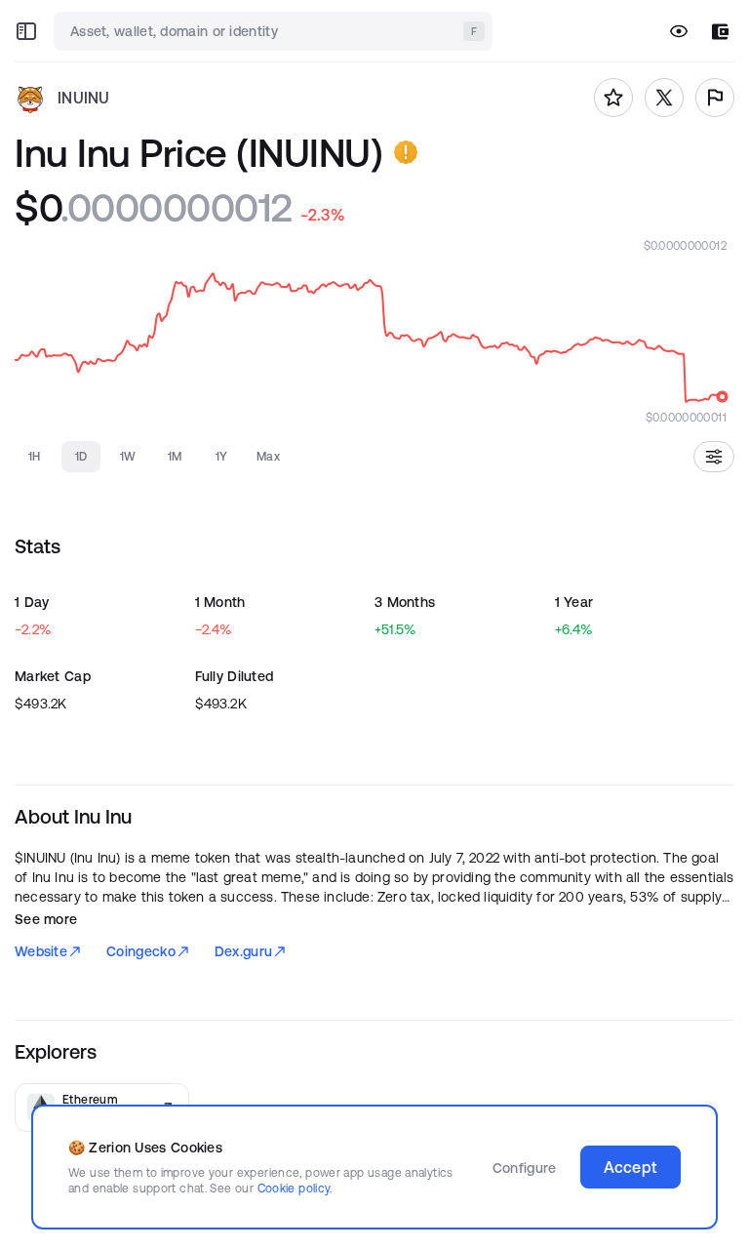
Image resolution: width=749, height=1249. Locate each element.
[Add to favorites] (613, 97)
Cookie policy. (295, 1188)
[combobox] (275, 31)
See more (46, 919)
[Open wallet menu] (720, 32)
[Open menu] (26, 31)
